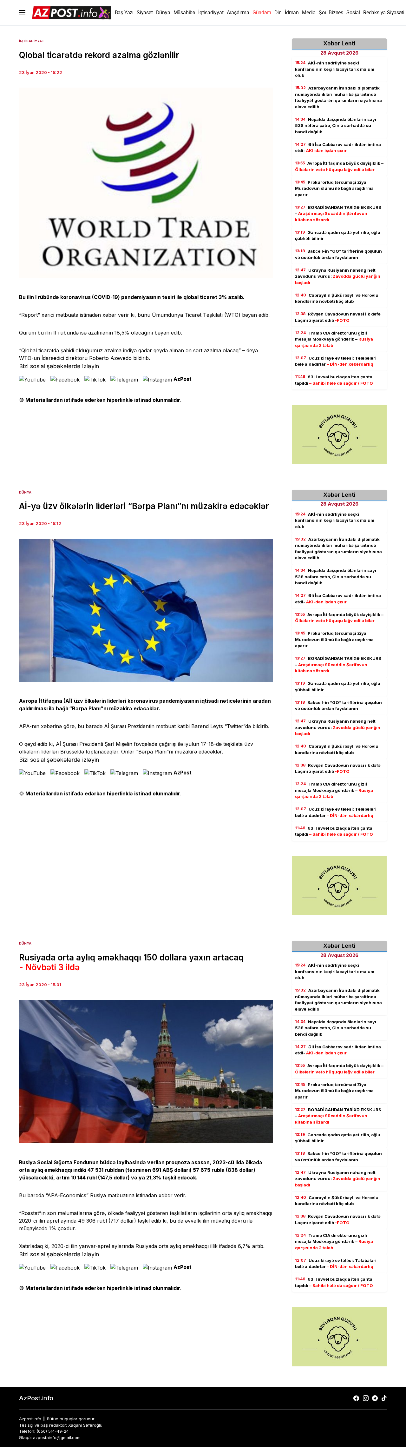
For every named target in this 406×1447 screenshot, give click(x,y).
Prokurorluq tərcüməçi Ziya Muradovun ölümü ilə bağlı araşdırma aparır (334, 188)
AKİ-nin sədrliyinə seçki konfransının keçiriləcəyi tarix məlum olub (334, 69)
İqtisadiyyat (31, 41)
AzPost (183, 379)
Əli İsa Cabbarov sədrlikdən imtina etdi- (338, 147)
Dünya (25, 492)
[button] (22, 12)
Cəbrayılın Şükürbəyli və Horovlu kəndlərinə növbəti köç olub (336, 298)
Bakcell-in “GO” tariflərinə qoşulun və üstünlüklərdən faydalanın (338, 254)
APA (24, 726)
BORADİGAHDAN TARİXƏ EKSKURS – (338, 213)
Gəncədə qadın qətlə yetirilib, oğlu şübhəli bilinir (337, 235)
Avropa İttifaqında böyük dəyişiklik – (339, 166)
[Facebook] (356, 1398)
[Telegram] (375, 1398)
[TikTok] (384, 1398)
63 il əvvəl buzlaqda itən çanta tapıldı (334, 380)
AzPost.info (36, 1398)
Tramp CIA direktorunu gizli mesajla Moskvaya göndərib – (334, 339)
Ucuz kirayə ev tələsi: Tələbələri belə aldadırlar (336, 361)
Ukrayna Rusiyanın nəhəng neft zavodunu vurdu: (337, 276)
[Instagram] (366, 1398)
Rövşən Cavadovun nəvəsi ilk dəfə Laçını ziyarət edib (338, 317)
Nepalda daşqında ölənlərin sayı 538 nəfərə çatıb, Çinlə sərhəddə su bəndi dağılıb (335, 125)
